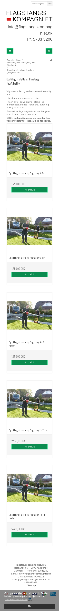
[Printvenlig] (51, 60)
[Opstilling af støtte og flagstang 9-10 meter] (29, 315)
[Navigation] (10, 51)
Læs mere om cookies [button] (16, 599)
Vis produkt (30, 190)
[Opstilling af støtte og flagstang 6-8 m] (29, 231)
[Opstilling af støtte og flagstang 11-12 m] (29, 403)
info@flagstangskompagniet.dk (35, 573)
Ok (29, 606)
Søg (49, 3)
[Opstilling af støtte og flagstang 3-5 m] (29, 146)
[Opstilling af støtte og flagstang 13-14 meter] (29, 488)
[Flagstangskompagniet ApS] (29, 16)
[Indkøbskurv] (49, 51)
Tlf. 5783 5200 (39, 39)
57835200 (43, 570)
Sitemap (31, 585)
